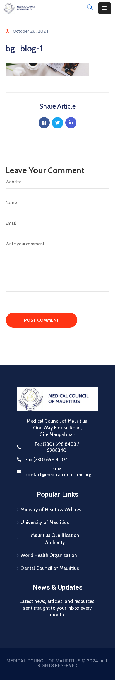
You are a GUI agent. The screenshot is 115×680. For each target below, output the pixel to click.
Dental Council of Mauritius (50, 568)
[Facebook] (44, 122)
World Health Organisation (49, 555)
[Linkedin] (70, 122)
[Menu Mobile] (104, 8)
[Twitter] (57, 122)
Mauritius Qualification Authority (55, 538)
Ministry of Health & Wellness (52, 509)
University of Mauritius (45, 522)
